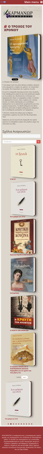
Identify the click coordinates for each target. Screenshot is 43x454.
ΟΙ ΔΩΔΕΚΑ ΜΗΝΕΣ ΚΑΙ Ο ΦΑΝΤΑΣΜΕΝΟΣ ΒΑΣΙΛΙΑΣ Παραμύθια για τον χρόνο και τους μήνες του (20, 369)
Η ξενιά (13, 179)
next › (24, 377)
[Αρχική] (17, 13)
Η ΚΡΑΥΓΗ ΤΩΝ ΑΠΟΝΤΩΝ (19, 330)
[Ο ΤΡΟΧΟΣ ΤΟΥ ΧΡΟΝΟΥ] (22, 57)
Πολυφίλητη (14, 293)
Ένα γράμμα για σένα (17, 217)
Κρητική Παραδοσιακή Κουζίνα (21, 255)
